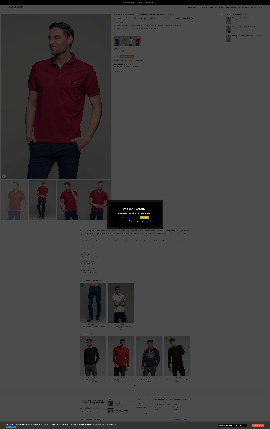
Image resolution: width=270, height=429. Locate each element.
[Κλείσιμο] (162, 198)
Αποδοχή (257, 425)
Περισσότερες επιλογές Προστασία (231, 425)
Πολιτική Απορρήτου (148, 221)
